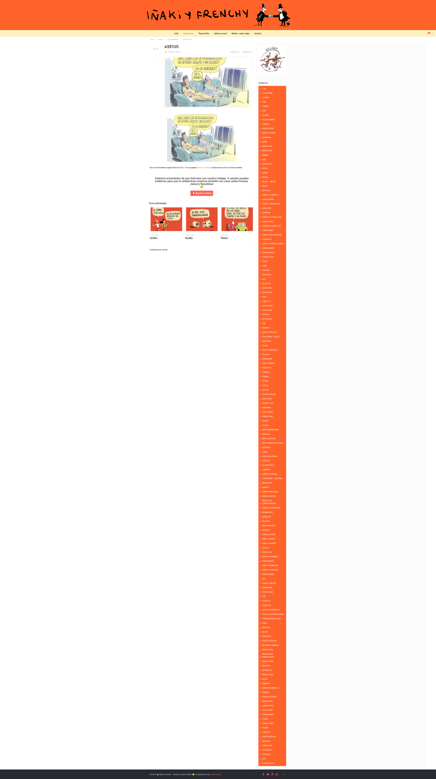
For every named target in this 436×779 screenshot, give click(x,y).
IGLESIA (265, 425)
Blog (161, 39)
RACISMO (266, 627)
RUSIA (264, 679)
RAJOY (265, 632)
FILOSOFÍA (266, 368)
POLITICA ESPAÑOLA (271, 610)
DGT (264, 279)
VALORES (189, 238)
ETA (263, 323)
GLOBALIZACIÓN (269, 394)
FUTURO (265, 385)
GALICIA (265, 390)
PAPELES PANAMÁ (270, 557)
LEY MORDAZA (268, 465)
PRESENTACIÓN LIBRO (271, 619)
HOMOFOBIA (267, 416)
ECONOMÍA (266, 288)
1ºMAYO (265, 106)
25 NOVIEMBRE (268, 120)
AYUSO (265, 168)
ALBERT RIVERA (268, 133)
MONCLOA (266, 517)
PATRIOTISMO (268, 574)
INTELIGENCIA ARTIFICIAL (273, 443)
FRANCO (265, 377)
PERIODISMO (267, 592)
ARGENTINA (267, 151)
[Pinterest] (272, 774)
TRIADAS (224, 238)
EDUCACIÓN (267, 292)
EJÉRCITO (266, 301)
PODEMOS (266, 605)
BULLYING (266, 190)
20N (263, 111)
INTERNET (266, 447)
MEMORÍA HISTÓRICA (271, 508)
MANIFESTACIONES (270, 492)
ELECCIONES (267, 306)
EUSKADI (266, 328)
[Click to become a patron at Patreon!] (201, 196)
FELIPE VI (266, 354)
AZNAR (265, 173)
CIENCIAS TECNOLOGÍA (271, 217)
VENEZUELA (267, 745)
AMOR (264, 142)
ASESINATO (267, 164)
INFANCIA (266, 434)
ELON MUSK (267, 310)
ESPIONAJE (267, 319)
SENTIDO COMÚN (269, 697)
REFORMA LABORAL (270, 645)
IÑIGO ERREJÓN (268, 439)
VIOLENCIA (266, 750)
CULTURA (266, 270)
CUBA (264, 266)
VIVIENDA (266, 754)
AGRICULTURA (268, 128)
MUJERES (266, 521)
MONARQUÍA (267, 512)
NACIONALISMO (268, 526)
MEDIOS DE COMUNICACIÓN (269, 502)
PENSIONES (267, 588)
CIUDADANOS (173, 39)
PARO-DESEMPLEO (270, 565)
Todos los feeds (203, 168)
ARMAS (265, 155)
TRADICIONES (268, 723)
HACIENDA (266, 408)
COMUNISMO (267, 230)
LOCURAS (153, 238)
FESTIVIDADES (268, 363)
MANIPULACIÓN (268, 496)
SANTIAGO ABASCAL (270, 688)
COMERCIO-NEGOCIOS (271, 226)
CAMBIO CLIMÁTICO (270, 195)
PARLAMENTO (268, 561)
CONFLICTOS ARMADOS (272, 235)
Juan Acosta (216, 774)
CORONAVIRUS (268, 252)
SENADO (265, 692)
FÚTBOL (265, 381)
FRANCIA (266, 372)
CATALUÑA (266, 208)
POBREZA (266, 601)
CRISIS (265, 261)
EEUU (264, 297)
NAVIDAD (266, 530)
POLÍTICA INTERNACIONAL (273, 614)
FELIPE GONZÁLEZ (270, 350)
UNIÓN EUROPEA (269, 737)
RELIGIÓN (266, 666)
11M (264, 89)
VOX (264, 759)
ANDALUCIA (267, 146)
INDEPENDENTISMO (270, 430)
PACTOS (265, 548)
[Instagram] (277, 774)
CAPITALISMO (268, 199)
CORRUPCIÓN (267, 257)
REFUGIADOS (267, 650)
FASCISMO (266, 341)
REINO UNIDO (267, 661)
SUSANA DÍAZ (268, 706)
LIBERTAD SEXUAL (269, 474)
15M (264, 102)
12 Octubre (267, 93)
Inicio (152, 39)
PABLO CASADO (268, 539)
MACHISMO (267, 483)
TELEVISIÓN (267, 710)
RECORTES (266, 636)
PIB (263, 596)
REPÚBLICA (267, 670)
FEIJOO (265, 346)
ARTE (264, 159)
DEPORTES (266, 275)
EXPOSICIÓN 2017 (269, 332)
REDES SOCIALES (269, 641)
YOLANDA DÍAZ (268, 763)
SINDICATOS (267, 701)
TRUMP (265, 728)
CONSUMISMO (268, 248)
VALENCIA (266, 741)
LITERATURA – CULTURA (272, 478)
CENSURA (266, 213)
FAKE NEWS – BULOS (270, 337)
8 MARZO (266, 124)
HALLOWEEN (267, 412)
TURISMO (266, 732)
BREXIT (265, 186)
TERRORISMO (267, 714)
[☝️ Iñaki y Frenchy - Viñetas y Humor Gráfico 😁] (218, 15)
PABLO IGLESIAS (269, 543)
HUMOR (265, 421)
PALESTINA (267, 552)
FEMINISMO (267, 359)
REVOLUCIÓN (267, 675)
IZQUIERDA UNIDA (269, 456)
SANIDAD (266, 683)
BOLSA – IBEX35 (269, 182)
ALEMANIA (266, 137)
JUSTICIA (266, 461)
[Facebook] (263, 774)
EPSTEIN (265, 315)
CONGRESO (266, 239)
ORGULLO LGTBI (268, 534)
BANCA (265, 177)
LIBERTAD (266, 470)
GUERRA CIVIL (268, 403)
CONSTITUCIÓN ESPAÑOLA (273, 244)
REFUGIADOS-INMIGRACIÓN (268, 655)
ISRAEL (265, 452)
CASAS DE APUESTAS (271, 204)
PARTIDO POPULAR (270, 570)
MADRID (265, 487)
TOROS (265, 719)
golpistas (267, 399)
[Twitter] (268, 774)
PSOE (264, 623)
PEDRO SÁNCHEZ (269, 583)
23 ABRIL (266, 115)
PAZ (264, 579)
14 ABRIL (266, 97)
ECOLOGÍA (266, 283)
